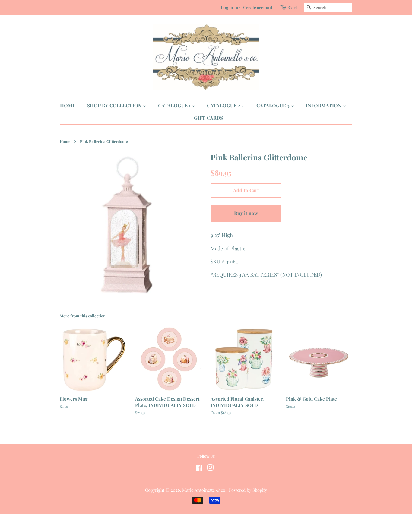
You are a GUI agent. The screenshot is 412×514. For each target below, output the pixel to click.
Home (65, 141)
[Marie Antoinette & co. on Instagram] (210, 468)
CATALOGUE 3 (273, 105)
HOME (67, 105)
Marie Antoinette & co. (204, 490)
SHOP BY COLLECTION (115, 105)
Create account (257, 7)
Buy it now (246, 213)
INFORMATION (324, 105)
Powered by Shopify (248, 490)
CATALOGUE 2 (224, 105)
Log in (227, 7)
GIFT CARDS (208, 118)
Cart (292, 7)
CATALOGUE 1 (175, 105)
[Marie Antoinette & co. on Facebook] (199, 468)
